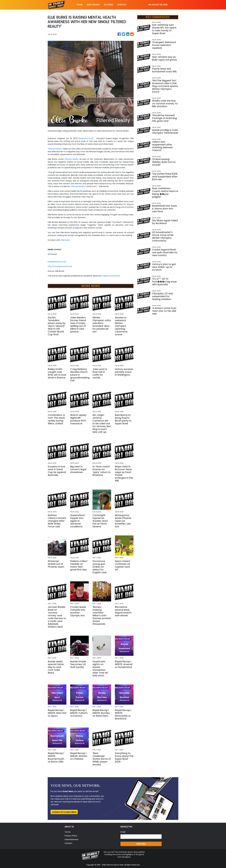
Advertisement (71, 839)
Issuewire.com (85, 138)
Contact (68, 843)
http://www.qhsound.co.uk (60, 266)
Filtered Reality (55, 148)
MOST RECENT (93, 4)
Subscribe (141, 843)
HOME (80, 4)
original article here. (111, 275)
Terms (68, 832)
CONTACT (122, 4)
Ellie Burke (65, 240)
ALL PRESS (108, 4)
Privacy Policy (71, 835)
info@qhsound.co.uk (57, 261)
